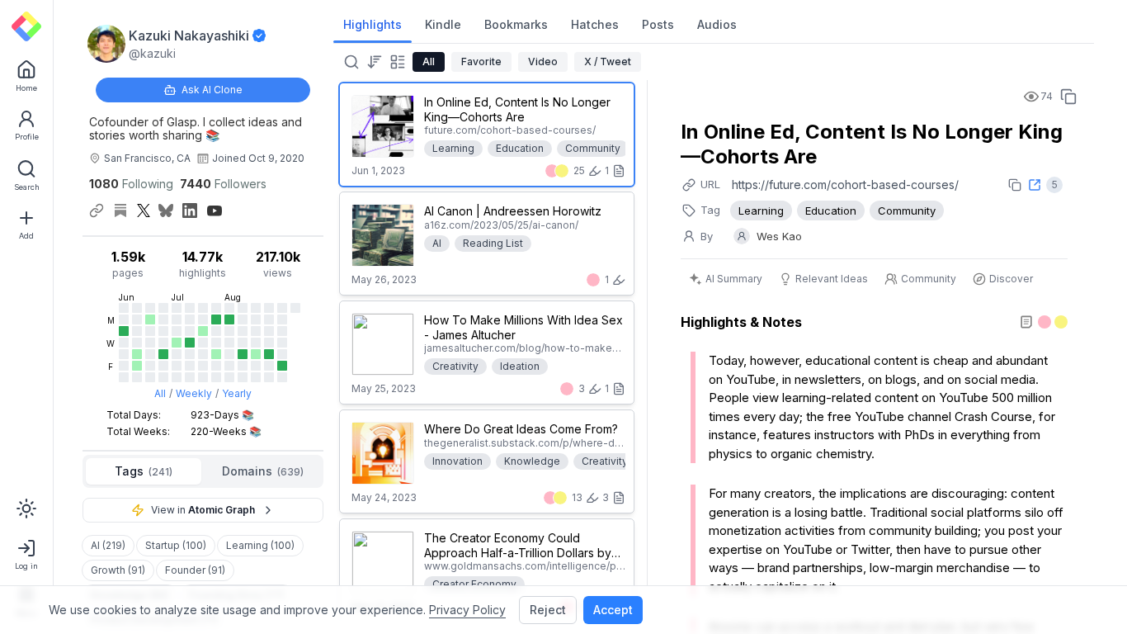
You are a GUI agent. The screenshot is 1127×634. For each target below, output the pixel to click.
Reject (548, 610)
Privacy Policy (467, 610)
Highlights (372, 24)
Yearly (237, 393)
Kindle (443, 24)
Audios (717, 24)
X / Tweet (607, 61)
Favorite (481, 61)
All (160, 393)
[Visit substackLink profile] (120, 210)
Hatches (595, 24)
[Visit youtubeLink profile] (214, 210)
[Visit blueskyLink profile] (165, 210)
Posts (658, 24)
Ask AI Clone (212, 89)
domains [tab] (263, 471)
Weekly (194, 393)
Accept (613, 610)
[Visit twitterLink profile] (143, 210)
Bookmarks (516, 24)
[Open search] (350, 62)
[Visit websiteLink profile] (96, 210)
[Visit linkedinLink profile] (190, 210)
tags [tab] (143, 471)
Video (543, 61)
